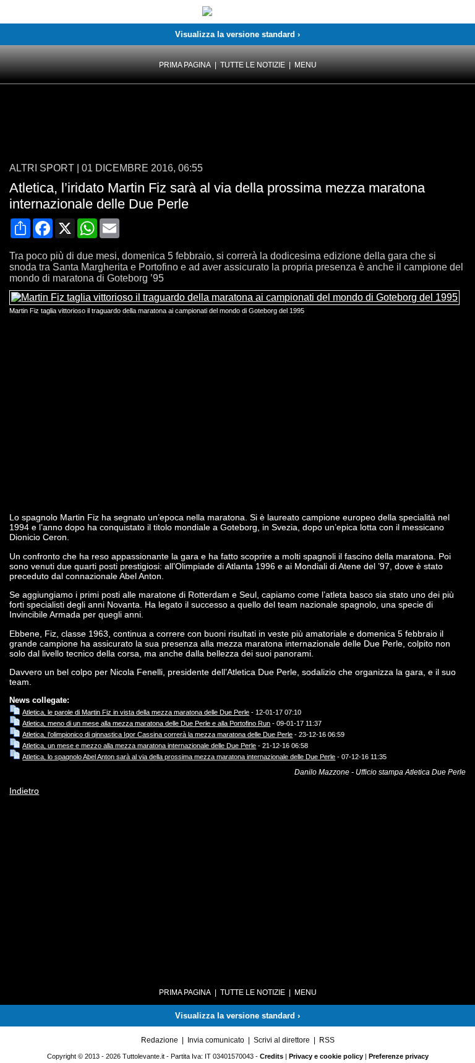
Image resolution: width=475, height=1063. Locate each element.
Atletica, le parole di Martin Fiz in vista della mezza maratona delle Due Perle (135, 712)
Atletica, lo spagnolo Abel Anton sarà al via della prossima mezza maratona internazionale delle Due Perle (178, 756)
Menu (305, 65)
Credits (271, 1056)
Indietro (24, 791)
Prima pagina (185, 65)
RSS (327, 1040)
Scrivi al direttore (282, 1040)
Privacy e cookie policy (326, 1056)
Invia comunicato (215, 1040)
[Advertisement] (108, 124)
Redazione (159, 1040)
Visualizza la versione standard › (237, 34)
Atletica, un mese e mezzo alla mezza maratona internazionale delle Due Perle (139, 745)
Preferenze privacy (399, 1056)
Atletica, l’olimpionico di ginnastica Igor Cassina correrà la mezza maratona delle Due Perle (157, 734)
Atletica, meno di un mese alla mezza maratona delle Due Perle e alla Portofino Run (146, 723)
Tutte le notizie (252, 65)
